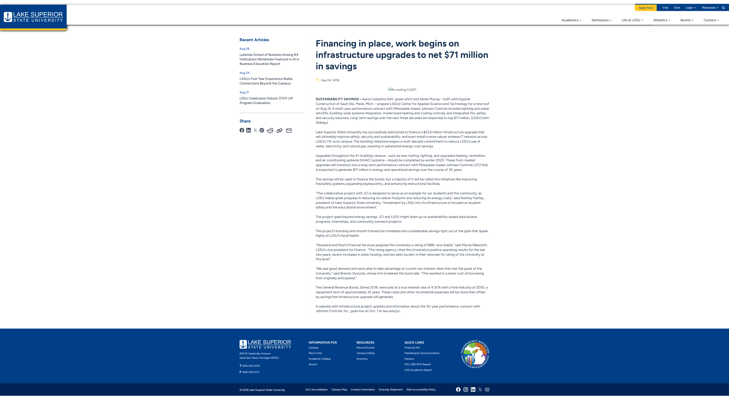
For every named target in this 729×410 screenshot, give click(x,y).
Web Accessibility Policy (421, 389)
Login (689, 7)
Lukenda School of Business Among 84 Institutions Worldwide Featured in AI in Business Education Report (269, 59)
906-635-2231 (250, 365)
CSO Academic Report (418, 370)
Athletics (660, 20)
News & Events (366, 347)
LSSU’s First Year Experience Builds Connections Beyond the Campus (266, 81)
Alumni (685, 20)
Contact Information (363, 389)
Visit (665, 7)
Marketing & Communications (422, 353)
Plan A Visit (315, 353)
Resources (708, 7)
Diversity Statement (391, 389)
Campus (314, 347)
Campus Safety (366, 353)
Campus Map (339, 389)
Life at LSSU (631, 20)
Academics (570, 20)
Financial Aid (412, 347)
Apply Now (646, 7)
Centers (710, 20)
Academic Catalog (320, 358)
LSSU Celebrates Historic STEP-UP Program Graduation (266, 100)
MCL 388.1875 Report (418, 364)
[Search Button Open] (723, 7)
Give (677, 7)
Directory (362, 358)
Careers (409, 358)
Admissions (600, 20)
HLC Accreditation (316, 389)
